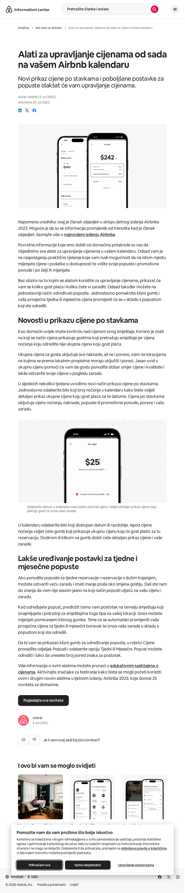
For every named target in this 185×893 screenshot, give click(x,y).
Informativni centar (32, 9)
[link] (20, 110)
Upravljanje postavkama (136, 865)
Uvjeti (74, 885)
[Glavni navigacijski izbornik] (175, 9)
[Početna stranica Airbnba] (9, 9)
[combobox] (106, 9)
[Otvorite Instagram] (178, 877)
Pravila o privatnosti (51, 885)
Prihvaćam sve (39, 865)
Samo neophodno (87, 865)
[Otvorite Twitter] (169, 877)
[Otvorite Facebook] (160, 877)
